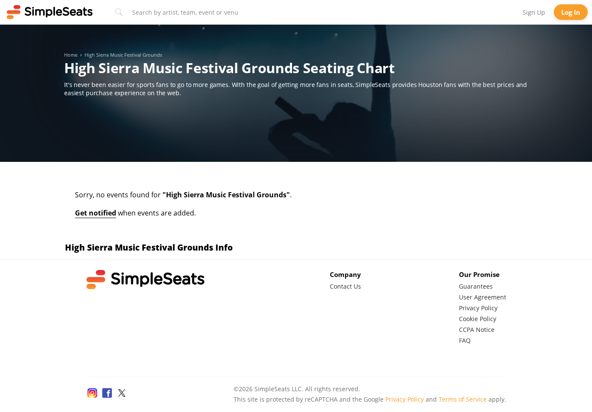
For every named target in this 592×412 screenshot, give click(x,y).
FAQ (465, 340)
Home (71, 55)
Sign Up (534, 12)
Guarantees (476, 286)
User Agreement (482, 297)
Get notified (95, 213)
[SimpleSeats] (50, 12)
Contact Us (345, 286)
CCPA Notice (476, 329)
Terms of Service (463, 399)
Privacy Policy (478, 308)
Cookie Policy (477, 319)
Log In (570, 12)
